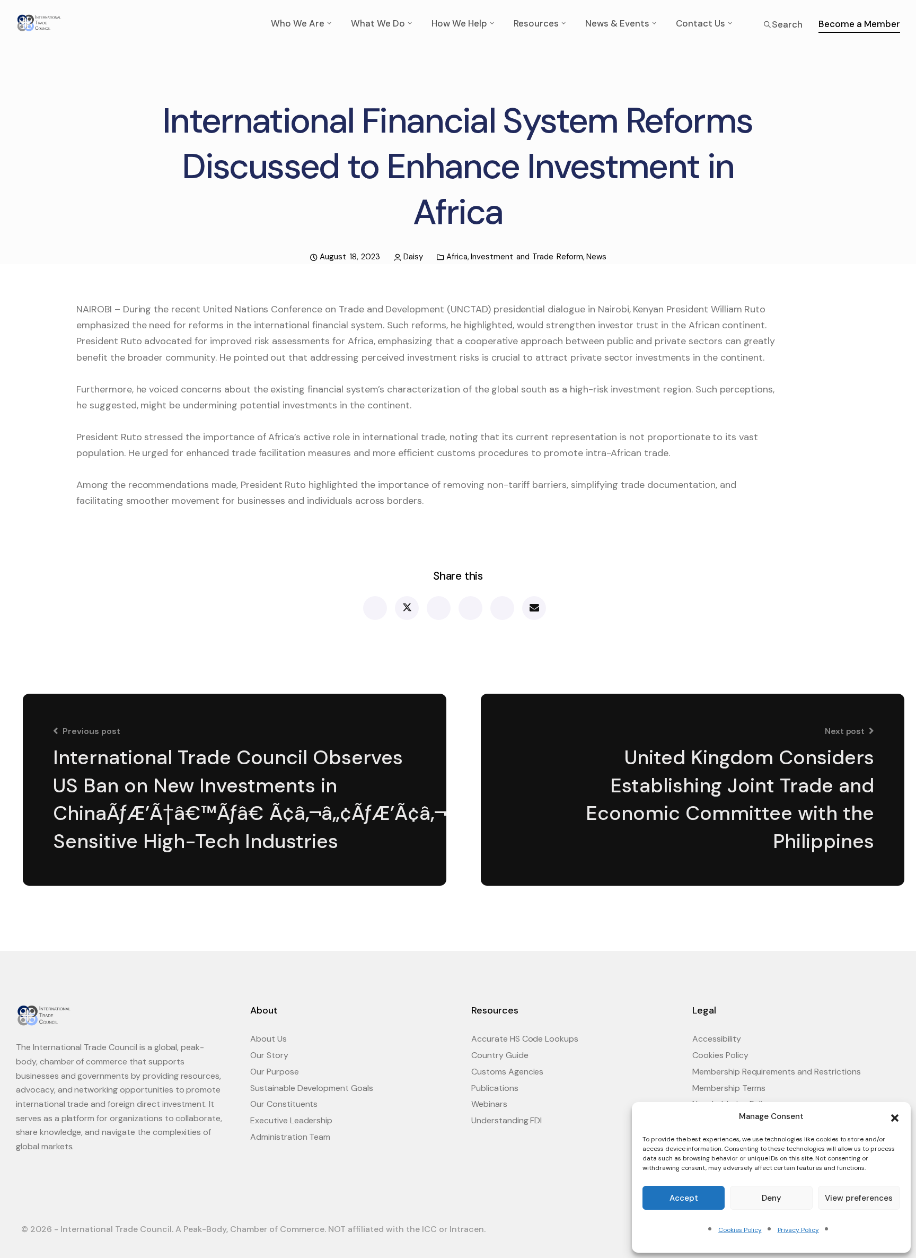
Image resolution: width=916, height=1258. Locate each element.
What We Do (378, 23)
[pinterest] (470, 608)
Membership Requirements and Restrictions (776, 1071)
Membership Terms (728, 1088)
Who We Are (297, 23)
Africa (457, 256)
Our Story (269, 1055)
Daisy (413, 256)
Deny (771, 1198)
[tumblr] (502, 608)
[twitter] (406, 608)
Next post (845, 731)
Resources (536, 23)
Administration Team (290, 1136)
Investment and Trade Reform (527, 256)
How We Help (459, 23)
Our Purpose (274, 1071)
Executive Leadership (291, 1120)
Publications (494, 1088)
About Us (268, 1038)
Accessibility (716, 1038)
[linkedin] (438, 608)
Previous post (91, 731)
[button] (894, 1117)
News (596, 256)
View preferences (859, 1198)
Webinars (489, 1104)
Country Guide (500, 1055)
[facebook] (374, 608)
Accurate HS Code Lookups (524, 1038)
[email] (533, 608)
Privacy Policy (798, 1230)
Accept (684, 1198)
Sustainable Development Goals (311, 1088)
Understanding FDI (506, 1120)
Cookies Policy (739, 1230)
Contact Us (700, 23)
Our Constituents (284, 1104)
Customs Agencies (507, 1071)
